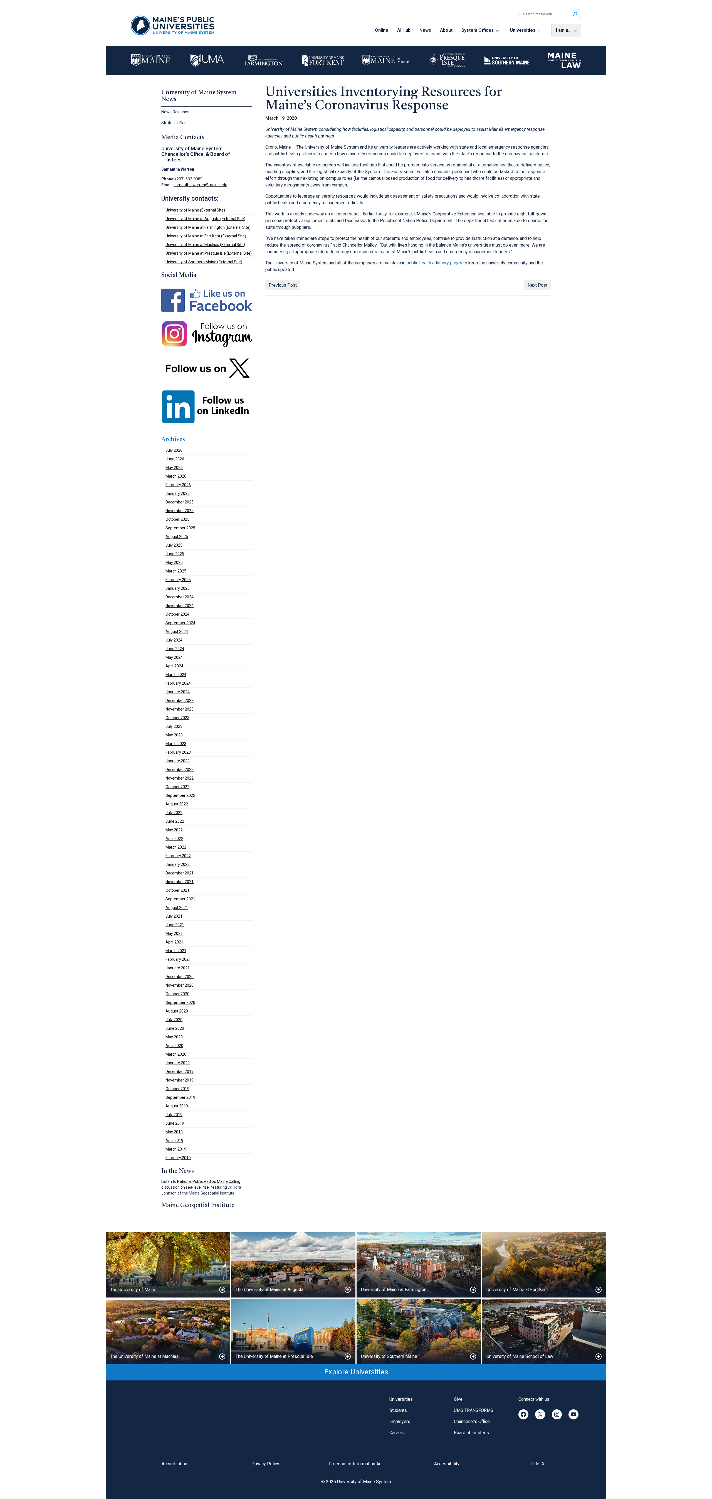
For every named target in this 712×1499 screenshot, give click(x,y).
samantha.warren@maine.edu (200, 185)
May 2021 (174, 933)
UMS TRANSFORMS (473, 1410)
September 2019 (180, 1097)
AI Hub (404, 30)
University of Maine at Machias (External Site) (205, 244)
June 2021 (174, 925)
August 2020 (176, 1011)
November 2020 (179, 985)
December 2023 (179, 700)
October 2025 (177, 519)
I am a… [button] (564, 30)
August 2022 (176, 804)
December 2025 (179, 502)
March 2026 (175, 476)
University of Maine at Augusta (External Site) (205, 219)
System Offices (477, 30)
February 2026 (178, 485)
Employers (399, 1421)
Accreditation (174, 1463)
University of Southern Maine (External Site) (203, 262)
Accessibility (446, 1463)
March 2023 (175, 743)
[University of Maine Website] (168, 1265)
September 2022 (180, 795)
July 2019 (173, 1114)
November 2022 (179, 778)
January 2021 (177, 968)
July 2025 (173, 545)
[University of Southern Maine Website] (419, 1331)
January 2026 (177, 493)
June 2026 (174, 459)
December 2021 (179, 873)
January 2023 (177, 761)
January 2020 (177, 1063)
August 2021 (176, 907)
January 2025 (177, 588)
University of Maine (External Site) (195, 210)
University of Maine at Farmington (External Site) (208, 227)
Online (381, 30)
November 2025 (179, 510)
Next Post (537, 285)
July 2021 (173, 916)
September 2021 (180, 899)
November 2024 (179, 605)
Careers (397, 1432)
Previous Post (283, 285)
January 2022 (177, 864)
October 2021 (177, 890)
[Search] (575, 14)
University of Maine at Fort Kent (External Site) (205, 236)
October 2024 (177, 614)
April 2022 (174, 838)
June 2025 (174, 554)
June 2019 (174, 1123)
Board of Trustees (471, 1432)
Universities (522, 30)
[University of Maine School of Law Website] (544, 1331)
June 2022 (174, 821)
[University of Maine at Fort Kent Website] (544, 1265)
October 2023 (177, 718)
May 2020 (174, 1037)
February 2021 (178, 959)
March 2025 (175, 571)
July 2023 (173, 726)
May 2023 (174, 735)
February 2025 (178, 580)
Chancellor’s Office (472, 1421)
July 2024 (173, 640)
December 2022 (179, 769)
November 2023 (179, 709)
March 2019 (175, 1149)
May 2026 (174, 467)
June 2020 (174, 1028)
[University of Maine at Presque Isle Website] (293, 1331)
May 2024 (174, 657)
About (446, 30)
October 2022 (177, 787)
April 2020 (174, 1045)
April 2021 (174, 942)
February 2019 (178, 1158)
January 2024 (177, 692)
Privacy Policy (265, 1463)
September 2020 (180, 1002)
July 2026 (173, 450)
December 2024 (179, 597)
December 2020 (179, 976)
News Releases (175, 111)
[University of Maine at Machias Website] (168, 1331)
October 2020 (177, 994)
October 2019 (177, 1089)
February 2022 (178, 856)
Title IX (538, 1463)
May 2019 (174, 1132)
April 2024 (174, 666)
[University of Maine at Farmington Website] (419, 1265)
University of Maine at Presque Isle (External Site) (208, 253)
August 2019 (176, 1106)
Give (458, 1399)
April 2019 (174, 1140)
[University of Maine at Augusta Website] (293, 1265)
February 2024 (178, 683)
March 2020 (175, 1054)
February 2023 (178, 752)
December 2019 (179, 1071)
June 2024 (174, 649)
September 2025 (180, 528)
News (425, 30)
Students (398, 1410)
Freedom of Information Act (356, 1463)
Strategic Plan (174, 122)
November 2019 (179, 1080)
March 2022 (175, 847)
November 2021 (179, 881)
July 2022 (173, 812)
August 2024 (176, 631)
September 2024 (180, 623)
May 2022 (174, 830)
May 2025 (174, 562)
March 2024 (175, 674)
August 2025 (176, 536)
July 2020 (173, 1020)
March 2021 (175, 950)
